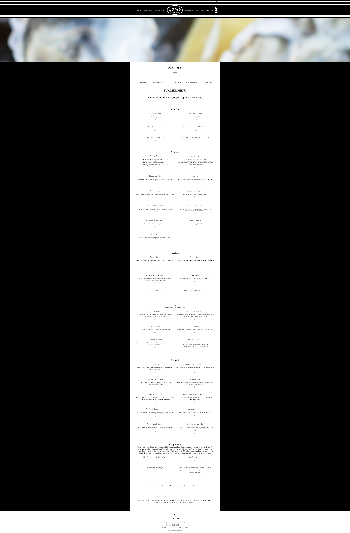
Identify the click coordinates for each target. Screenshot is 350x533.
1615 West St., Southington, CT (209, 1)
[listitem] (195, 130)
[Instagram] (216, 11)
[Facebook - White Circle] (216, 8)
